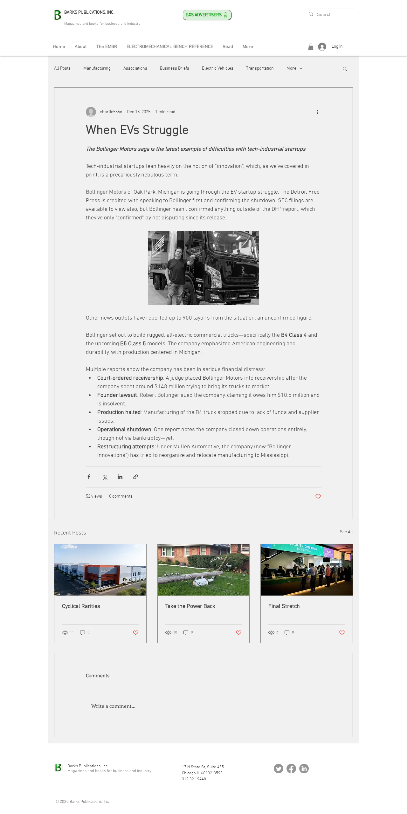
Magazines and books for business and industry (102, 24)
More (291, 68)
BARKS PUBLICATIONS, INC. (89, 12)
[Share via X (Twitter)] (104, 477)
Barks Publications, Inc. (87, 766)
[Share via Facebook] (89, 477)
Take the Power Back (190, 606)
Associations (135, 68)
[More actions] (317, 112)
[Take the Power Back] (204, 570)
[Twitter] (278, 768)
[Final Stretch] (307, 570)
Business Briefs (174, 68)
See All (346, 532)
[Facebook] (291, 768)
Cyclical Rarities (81, 606)
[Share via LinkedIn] (120, 477)
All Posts (62, 68)
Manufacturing (97, 68)
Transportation (260, 68)
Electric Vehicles (217, 68)
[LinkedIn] (304, 768)
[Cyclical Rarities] (100, 570)
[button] (311, 47)
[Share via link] (136, 477)
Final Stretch (284, 606)
